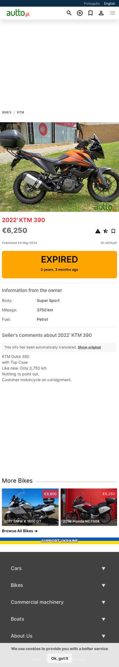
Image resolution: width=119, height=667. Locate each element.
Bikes (6, 112)
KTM (20, 112)
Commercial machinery (37, 602)
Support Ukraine (59, 540)
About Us (21, 636)
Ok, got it (59, 658)
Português (92, 3)
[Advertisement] (59, 66)
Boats (17, 619)
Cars (16, 568)
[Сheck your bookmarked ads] (90, 13)
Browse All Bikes (17, 530)
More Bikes (17, 480)
